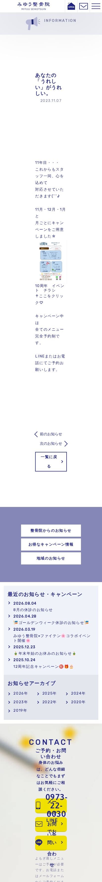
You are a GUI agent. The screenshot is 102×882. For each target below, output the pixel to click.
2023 (18, 702)
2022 (47, 702)
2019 (18, 710)
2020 (76, 702)
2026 (18, 693)
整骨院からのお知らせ (51, 530)
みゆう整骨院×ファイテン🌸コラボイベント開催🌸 (52, 635)
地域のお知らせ (51, 558)
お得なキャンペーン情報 (51, 544)
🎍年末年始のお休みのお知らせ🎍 (45, 650)
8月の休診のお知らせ (33, 606)
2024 (76, 693)
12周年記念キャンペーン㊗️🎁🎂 (43, 663)
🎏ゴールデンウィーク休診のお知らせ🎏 (51, 619)
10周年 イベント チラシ (49, 288)
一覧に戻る (49, 462)
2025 (47, 693)
